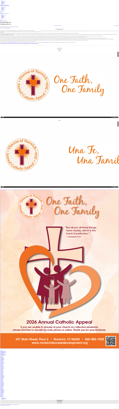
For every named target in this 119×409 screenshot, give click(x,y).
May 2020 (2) (1, 380)
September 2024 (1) (2, 363)
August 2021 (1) (2, 372)
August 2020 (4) (2, 378)
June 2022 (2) (1, 369)
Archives (58, 25)
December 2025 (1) (2, 358)
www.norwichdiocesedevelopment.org (13, 42)
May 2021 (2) (1, 373)
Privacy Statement (14, 404)
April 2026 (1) (1, 356)
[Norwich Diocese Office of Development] (4, 5)
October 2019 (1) (2, 384)
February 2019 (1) (2, 389)
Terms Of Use (17, 404)
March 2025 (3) (1, 361)
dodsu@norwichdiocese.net (47, 42)
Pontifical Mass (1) (2, 353)
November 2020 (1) (2, 376)
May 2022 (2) (1, 370)
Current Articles (55, 25)
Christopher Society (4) (2, 355)
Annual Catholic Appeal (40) (3, 354)
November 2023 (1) (2, 366)
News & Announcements (3, 398)
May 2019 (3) (1, 387)
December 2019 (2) (2, 383)
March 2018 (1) (1, 395)
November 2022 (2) (2, 367)
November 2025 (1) (2, 359)
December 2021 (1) (2, 371)
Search (60, 25)
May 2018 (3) (1, 394)
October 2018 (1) (2, 391)
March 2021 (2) (1, 374)
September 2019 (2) (2, 385)
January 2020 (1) (2, 382)
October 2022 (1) (2, 368)
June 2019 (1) (1, 386)
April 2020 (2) (1, 381)
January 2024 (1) (2, 365)
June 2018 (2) (1, 393)
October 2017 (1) (2, 396)
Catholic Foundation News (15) (3, 352)
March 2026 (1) (1, 357)
